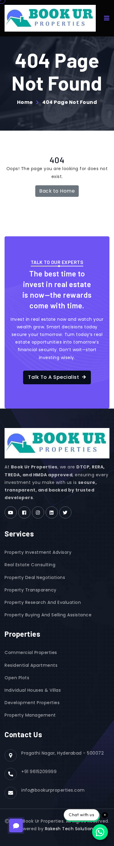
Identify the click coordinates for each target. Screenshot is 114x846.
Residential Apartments (31, 665)
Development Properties (32, 703)
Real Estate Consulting (30, 565)
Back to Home (57, 190)
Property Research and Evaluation (43, 602)
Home (25, 102)
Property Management (30, 715)
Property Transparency (31, 590)
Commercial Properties (31, 652)
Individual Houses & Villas (33, 690)
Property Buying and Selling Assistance (48, 615)
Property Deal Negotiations (35, 577)
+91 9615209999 (39, 772)
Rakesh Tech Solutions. (71, 829)
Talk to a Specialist (53, 377)
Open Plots (17, 678)
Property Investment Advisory (38, 552)
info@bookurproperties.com (53, 790)
